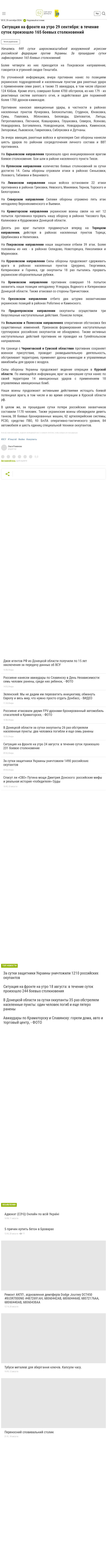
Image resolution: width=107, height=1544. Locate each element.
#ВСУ (3, 439)
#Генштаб (12, 439)
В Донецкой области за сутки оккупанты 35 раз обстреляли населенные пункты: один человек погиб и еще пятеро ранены (51, 1004)
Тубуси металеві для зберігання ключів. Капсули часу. (43, 1367)
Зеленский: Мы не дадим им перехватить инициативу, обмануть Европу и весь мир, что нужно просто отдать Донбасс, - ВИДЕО (49, 696)
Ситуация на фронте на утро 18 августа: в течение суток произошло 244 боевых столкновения (48, 988)
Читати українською (10, 42)
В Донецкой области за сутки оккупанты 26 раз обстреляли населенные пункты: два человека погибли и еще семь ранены (48, 729)
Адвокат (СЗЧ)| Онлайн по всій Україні (31, 1214)
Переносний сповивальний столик (29, 1432)
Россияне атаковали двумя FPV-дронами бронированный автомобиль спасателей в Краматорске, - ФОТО (53, 713)
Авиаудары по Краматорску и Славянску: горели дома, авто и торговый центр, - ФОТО (53, 1020)
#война (21, 439)
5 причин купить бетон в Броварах (29, 1229)
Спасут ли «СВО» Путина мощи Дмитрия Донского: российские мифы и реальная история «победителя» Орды (52, 779)
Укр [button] (97, 13)
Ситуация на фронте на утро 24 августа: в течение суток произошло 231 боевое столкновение (51, 746)
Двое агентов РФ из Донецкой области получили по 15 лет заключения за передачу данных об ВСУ (45, 663)
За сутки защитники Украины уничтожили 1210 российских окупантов (50, 975)
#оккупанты (31, 439)
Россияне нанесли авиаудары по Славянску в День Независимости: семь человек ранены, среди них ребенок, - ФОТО (51, 679)
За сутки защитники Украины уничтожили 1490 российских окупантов (45, 763)
